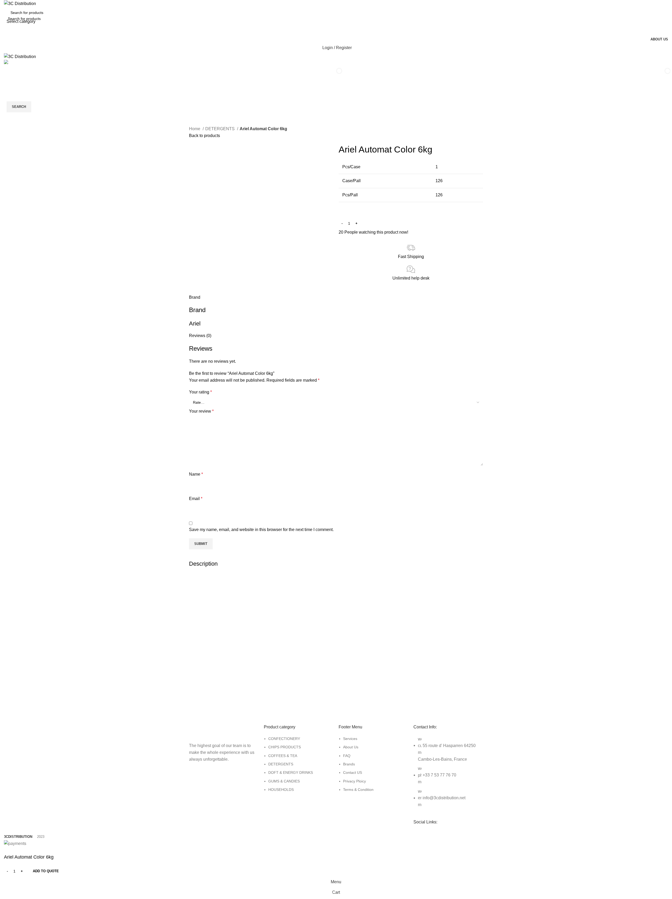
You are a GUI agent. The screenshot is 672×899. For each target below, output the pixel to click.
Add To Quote (46, 871)
